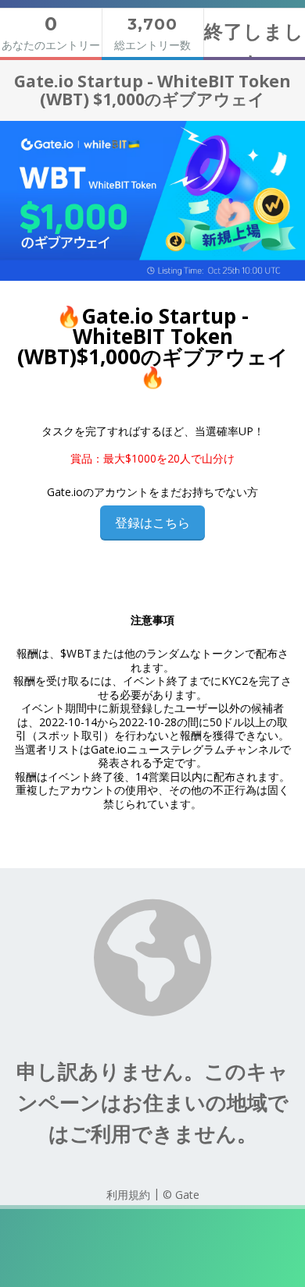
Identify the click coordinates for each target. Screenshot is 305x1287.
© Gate (181, 1194)
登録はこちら (152, 522)
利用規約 (128, 1194)
